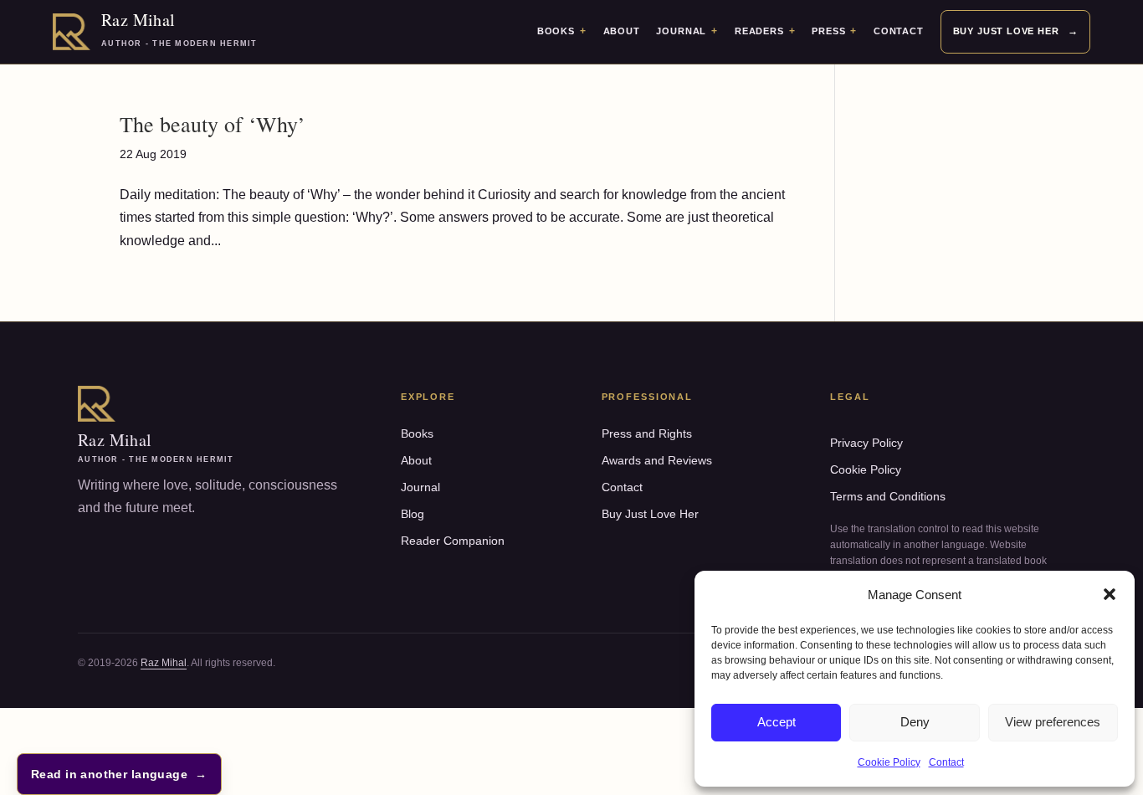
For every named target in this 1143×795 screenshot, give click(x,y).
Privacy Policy (866, 442)
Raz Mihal (164, 663)
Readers (759, 31)
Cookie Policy (889, 762)
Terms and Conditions (888, 496)
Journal (681, 31)
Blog (412, 514)
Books (556, 31)
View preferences (1052, 722)
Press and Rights (647, 433)
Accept (776, 722)
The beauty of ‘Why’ (212, 124)
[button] (1109, 594)
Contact (946, 762)
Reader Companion (453, 540)
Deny (915, 722)
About (621, 31)
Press (828, 31)
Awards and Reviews (657, 460)
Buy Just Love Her (1006, 31)
